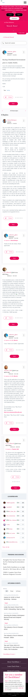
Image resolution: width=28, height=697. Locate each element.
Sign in (6, 680)
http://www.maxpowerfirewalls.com (13, 412)
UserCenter (14, 695)
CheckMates (9, 654)
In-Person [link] (18, 591)
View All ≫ (5, 547)
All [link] (6, 591)
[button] (10, 14)
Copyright (10, 693)
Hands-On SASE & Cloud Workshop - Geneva (12, 598)
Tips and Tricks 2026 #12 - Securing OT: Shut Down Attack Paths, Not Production (13, 647)
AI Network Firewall (8, 37)
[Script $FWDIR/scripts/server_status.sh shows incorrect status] (2, 110)
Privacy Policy (16, 693)
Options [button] (25, 37)
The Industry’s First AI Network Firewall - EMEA (13, 636)
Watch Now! (12, 26)
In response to (11, 240)
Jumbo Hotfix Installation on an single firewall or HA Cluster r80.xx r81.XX (14, 568)
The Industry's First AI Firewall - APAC (13, 628)
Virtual (6, 603)
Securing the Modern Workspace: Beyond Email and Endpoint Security (14, 617)
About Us (23, 693)
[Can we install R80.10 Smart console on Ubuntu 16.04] (25, 110)
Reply (13, 103)
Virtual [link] (11, 591)
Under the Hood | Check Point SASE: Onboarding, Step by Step (14, 608)
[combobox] (14, 43)
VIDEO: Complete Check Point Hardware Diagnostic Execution (12, 573)
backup (8, 90)
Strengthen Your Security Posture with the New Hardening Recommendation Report (14, 562)
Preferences (14, 18)
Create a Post (21, 32)
